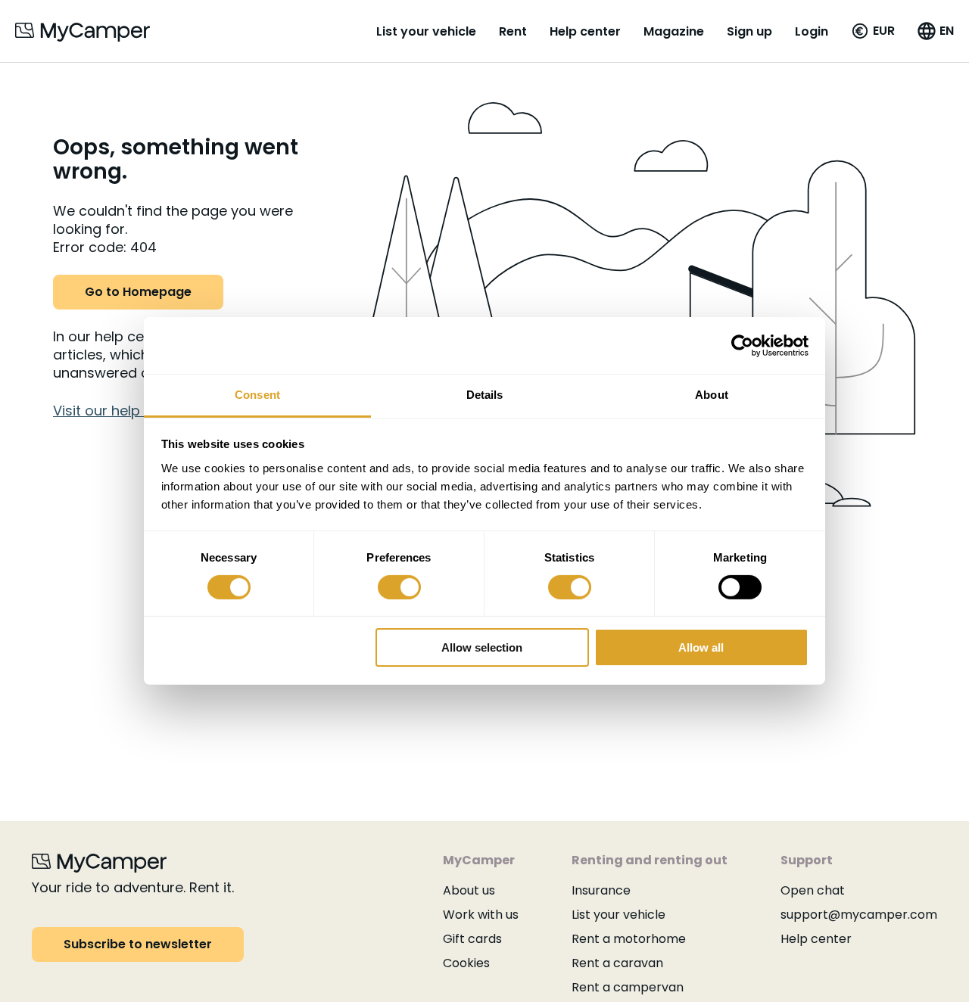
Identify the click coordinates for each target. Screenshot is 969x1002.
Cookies (466, 963)
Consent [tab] (257, 394)
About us (469, 890)
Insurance (601, 890)
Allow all (701, 648)
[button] (873, 31)
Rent (513, 31)
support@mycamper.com (858, 914)
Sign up (749, 31)
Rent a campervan (628, 987)
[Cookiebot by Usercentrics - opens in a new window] (742, 345)
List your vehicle (426, 31)
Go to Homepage (138, 291)
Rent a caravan (617, 963)
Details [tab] (484, 394)
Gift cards (472, 939)
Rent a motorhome (629, 939)
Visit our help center (120, 410)
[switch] (399, 587)
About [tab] (711, 394)
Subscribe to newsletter (138, 944)
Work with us (481, 914)
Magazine (673, 31)
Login (811, 31)
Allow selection (481, 648)
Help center (585, 31)
